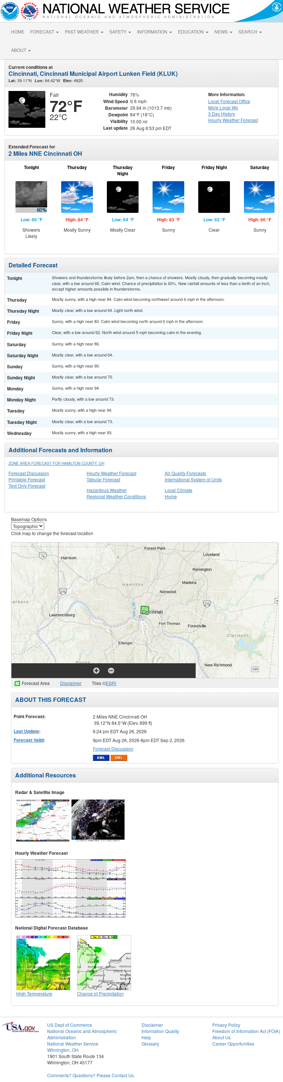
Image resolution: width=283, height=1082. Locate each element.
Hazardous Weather (107, 490)
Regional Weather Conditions (116, 496)
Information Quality (160, 1031)
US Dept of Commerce (69, 1025)
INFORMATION (152, 31)
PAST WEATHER (82, 31)
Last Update (26, 731)
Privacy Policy (226, 1025)
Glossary (150, 1043)
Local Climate (178, 490)
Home (171, 496)
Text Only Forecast (26, 485)
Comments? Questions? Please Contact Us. (91, 1075)
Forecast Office (229, 101)
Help (146, 1037)
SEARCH (248, 31)
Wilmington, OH (62, 1050)
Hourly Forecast (233, 120)
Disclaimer (70, 683)
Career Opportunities (233, 1043)
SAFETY (118, 31)
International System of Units (193, 479)
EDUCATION (191, 31)
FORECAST (42, 31)
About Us (221, 1037)
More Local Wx (223, 107)
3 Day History (221, 113)
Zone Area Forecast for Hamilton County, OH (56, 463)
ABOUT (19, 50)
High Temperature (34, 993)
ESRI (111, 683)
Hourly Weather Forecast (111, 473)
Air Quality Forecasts (185, 473)
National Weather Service (72, 1043)
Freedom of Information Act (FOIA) (246, 1031)
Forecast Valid (28, 740)
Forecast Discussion (28, 473)
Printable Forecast (26, 479)
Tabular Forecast (103, 479)
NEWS (221, 31)
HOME (17, 31)
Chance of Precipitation (100, 993)
